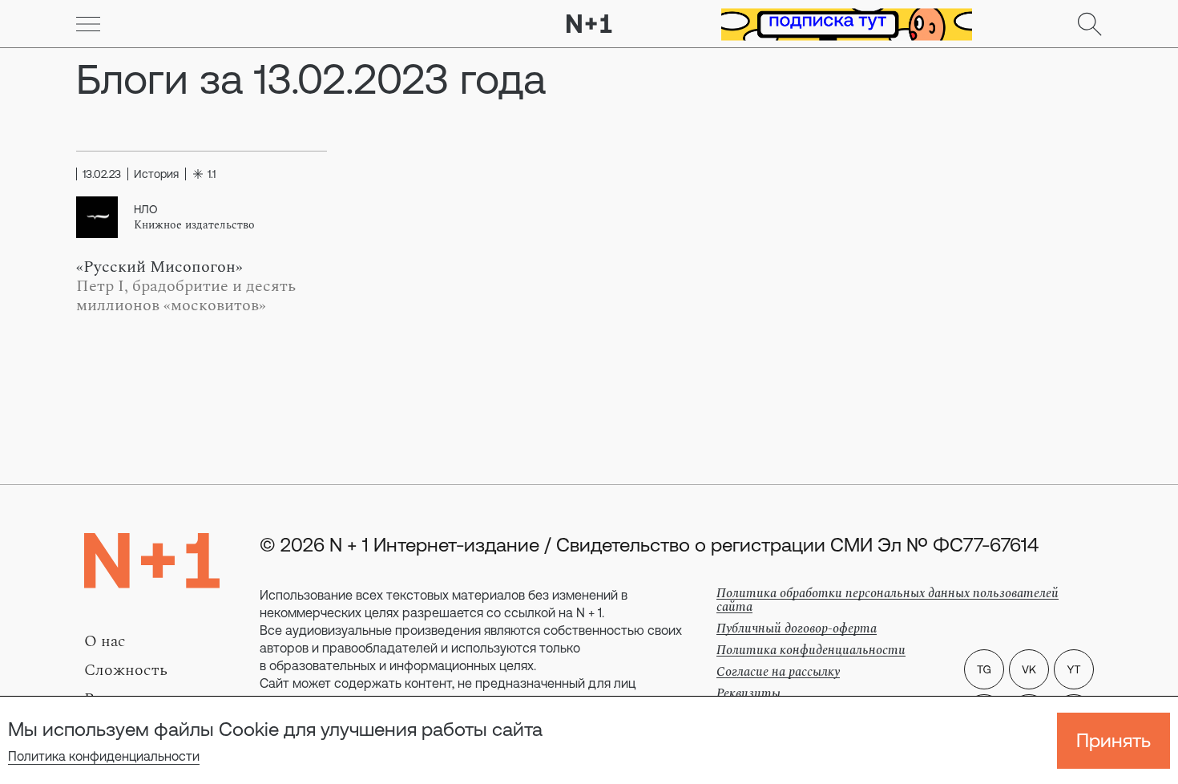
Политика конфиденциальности (104, 756)
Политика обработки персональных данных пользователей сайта (887, 600)
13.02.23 (102, 174)
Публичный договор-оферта (796, 628)
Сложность (125, 670)
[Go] (88, 24)
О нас (105, 641)
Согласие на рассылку (778, 671)
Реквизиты (748, 693)
